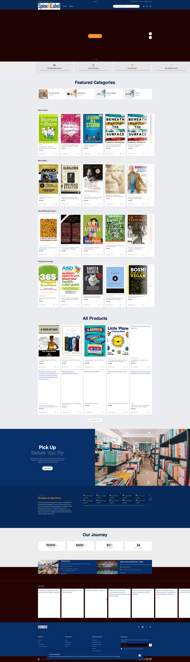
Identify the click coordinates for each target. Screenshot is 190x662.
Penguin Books (42, 295)
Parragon (41, 144)
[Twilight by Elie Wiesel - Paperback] (95, 598)
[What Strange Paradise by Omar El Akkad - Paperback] (72, 599)
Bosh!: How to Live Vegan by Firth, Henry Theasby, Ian (136, 296)
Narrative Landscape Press (44, 245)
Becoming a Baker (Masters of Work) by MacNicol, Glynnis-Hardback (115, 298)
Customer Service (97, 637)
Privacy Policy (117, 656)
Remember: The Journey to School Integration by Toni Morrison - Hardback (136, 248)
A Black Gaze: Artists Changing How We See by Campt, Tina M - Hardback (140, 406)
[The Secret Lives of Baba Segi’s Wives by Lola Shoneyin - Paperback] (70, 229)
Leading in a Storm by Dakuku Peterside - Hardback (91, 145)
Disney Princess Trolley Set (91, 403)
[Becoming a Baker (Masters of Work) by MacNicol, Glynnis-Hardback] (115, 280)
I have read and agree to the (132, 648)
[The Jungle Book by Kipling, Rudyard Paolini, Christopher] (115, 228)
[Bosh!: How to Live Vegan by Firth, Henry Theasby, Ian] (137, 280)
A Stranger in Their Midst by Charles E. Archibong (71, 360)
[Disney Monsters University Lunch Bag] (118, 386)
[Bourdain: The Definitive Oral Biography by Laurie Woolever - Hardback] (137, 179)
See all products (94, 420)
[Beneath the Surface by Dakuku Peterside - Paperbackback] (115, 128)
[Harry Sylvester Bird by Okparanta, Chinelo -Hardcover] (93, 229)
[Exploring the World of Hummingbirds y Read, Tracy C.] (72, 386)
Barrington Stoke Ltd (112, 357)
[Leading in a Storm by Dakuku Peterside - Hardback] (93, 128)
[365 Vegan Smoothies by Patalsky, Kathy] (48, 280)
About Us (40, 637)
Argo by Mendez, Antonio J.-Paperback (46, 197)
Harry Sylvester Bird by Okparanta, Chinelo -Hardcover (92, 248)
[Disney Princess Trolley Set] (95, 386)
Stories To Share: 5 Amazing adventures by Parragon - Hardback (47, 147)
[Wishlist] (147, 6)
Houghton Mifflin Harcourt (133, 245)
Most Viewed (41, 586)
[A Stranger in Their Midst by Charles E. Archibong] (72, 341)
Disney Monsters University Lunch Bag (117, 403)
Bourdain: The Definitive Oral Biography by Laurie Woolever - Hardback (135, 197)
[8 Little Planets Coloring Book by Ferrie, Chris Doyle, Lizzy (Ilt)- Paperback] (118, 341)
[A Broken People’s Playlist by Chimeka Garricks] (95, 341)
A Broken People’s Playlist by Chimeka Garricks (94, 360)
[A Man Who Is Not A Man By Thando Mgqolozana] (140, 341)
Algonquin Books (154, 245)
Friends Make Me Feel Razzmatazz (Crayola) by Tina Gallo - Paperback (69, 145)
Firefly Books (153, 295)
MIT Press (133, 403)
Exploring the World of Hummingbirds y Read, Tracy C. (71, 404)
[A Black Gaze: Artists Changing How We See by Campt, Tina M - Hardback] (140, 386)
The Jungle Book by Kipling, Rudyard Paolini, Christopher (114, 246)
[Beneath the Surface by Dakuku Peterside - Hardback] (137, 128)
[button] (150, 37)
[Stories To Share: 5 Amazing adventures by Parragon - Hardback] (48, 128)
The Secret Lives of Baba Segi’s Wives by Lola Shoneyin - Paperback (70, 248)
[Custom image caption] (89, 497)
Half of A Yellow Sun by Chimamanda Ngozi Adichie (48, 248)
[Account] (144, 6)
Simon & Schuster (109, 295)
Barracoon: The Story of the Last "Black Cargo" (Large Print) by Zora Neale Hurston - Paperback (69, 197)
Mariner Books (86, 245)
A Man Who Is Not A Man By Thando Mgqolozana (139, 360)
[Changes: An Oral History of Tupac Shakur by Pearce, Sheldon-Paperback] (49, 599)
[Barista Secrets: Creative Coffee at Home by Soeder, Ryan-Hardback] (93, 280)
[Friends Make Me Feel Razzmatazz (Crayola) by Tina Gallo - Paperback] (70, 128)
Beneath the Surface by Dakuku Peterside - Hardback (136, 145)
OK (139, 655)
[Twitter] (146, 627)
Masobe (152, 144)
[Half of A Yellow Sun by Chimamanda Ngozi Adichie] (48, 229)
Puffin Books (108, 243)
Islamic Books (81, 93)
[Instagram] (142, 627)
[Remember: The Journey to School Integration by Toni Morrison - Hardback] (137, 229)
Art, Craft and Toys (54, 93)
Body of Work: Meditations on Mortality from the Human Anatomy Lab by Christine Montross (114, 196)
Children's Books (111, 93)
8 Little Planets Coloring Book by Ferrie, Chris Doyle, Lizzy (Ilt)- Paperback (117, 360)
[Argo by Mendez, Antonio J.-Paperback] (48, 179)
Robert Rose (63, 295)
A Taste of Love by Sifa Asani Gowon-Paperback (48, 360)
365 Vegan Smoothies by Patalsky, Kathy (47, 298)
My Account (68, 637)
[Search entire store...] (138, 6)
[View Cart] (150, 6)
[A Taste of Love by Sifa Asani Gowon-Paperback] (49, 341)
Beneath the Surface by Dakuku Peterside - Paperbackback (113, 145)
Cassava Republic (64, 245)
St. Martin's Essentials (43, 403)
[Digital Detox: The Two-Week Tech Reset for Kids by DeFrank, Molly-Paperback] (142, 599)
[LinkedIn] (150, 627)
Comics (137, 93)
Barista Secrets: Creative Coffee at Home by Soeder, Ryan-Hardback (92, 296)
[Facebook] (138, 627)
